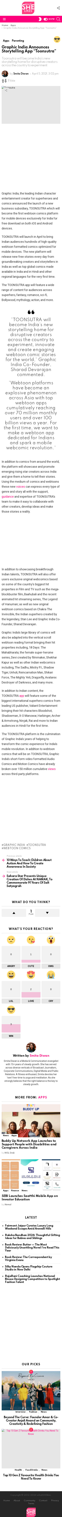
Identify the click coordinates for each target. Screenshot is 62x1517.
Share (6, 90)
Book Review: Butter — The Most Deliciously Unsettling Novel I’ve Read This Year (32, 1247)
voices (20, 486)
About (17, 1501)
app (21, 695)
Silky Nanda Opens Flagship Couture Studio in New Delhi (28, 1268)
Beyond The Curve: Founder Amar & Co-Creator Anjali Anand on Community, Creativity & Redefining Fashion (31, 1420)
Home (6, 1501)
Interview (21, 1412)
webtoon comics (17, 848)
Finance (15, 1191)
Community (29, 1501)
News (6, 1136)
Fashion (33, 1412)
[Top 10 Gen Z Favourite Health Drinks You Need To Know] (31, 1448)
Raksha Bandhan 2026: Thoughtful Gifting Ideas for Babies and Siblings (32, 1237)
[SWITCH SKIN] (40, 19)
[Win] (57, 39)
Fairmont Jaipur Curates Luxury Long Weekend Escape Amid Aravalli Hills (29, 1227)
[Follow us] (58, 8)
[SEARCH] (58, 19)
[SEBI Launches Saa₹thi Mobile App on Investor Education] (31, 1175)
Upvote (14, 913)
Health (18, 1470)
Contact (43, 1501)
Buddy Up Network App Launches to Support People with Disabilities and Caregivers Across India (29, 1144)
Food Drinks (31, 1470)
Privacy (55, 1501)
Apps (42, 1097)
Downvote (47, 913)
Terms (31, 1504)
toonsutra (37, 845)
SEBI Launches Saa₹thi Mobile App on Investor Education (30, 1197)
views (52, 769)
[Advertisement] (31, 158)
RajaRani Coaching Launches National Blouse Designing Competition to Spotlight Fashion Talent (32, 1279)
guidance (8, 496)
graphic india (14, 845)
